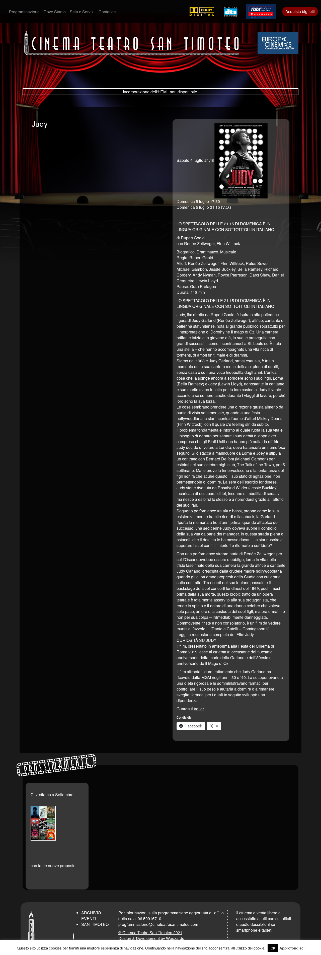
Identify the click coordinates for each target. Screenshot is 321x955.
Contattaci (108, 12)
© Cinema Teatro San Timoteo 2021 (150, 932)
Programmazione (24, 12)
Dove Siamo (55, 12)
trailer (199, 709)
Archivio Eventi (91, 915)
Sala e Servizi (82, 12)
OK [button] (273, 948)
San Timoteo (95, 924)
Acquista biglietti (300, 11)
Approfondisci (291, 948)
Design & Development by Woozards (151, 938)
